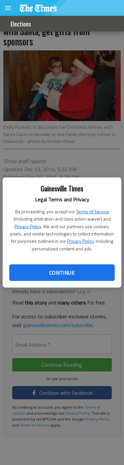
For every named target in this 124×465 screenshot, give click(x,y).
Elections (21, 24)
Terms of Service (92, 211)
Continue (62, 273)
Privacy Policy (28, 226)
